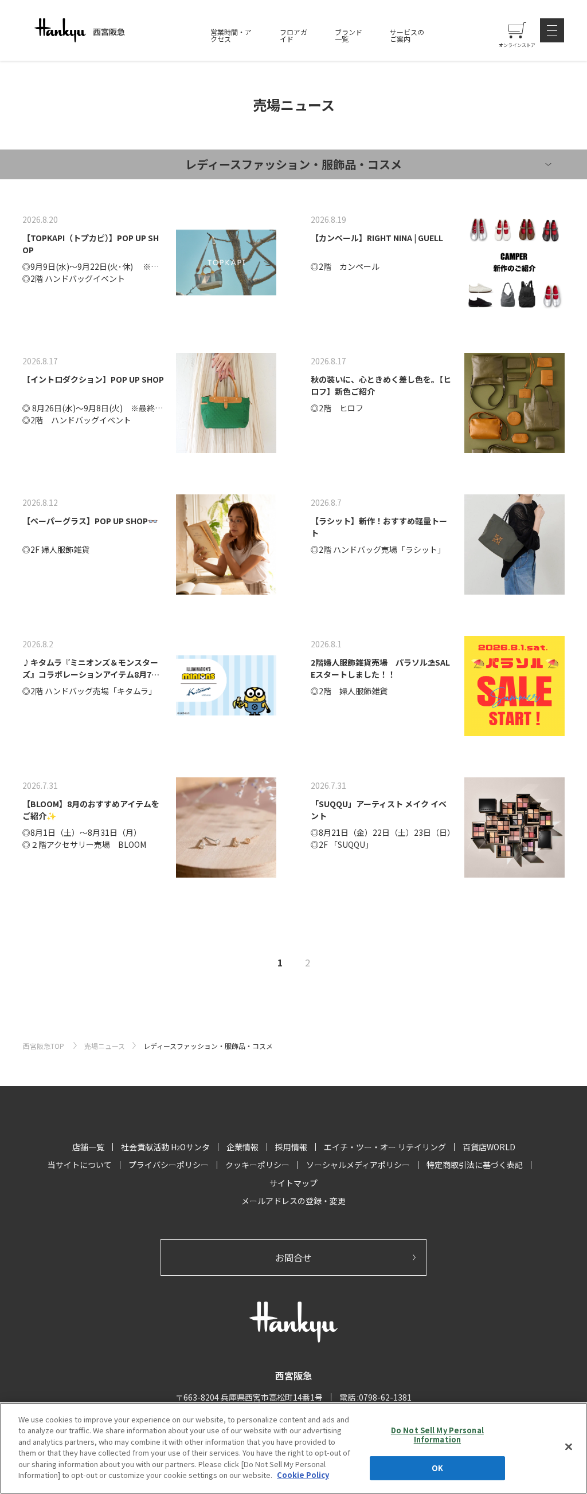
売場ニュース (104, 1046)
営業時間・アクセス (231, 35)
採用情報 (291, 1147)
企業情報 (242, 1147)
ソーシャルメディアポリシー (358, 1164)
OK (437, 1467)
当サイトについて (80, 1164)
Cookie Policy (303, 1474)
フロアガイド (293, 35)
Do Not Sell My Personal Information (437, 1435)
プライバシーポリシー (168, 1164)
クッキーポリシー (257, 1164)
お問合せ (293, 1257)
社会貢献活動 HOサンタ (165, 1147)
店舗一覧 (88, 1147)
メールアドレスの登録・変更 (293, 1200)
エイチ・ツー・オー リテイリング (385, 1147)
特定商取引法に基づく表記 (474, 1164)
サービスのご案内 (407, 35)
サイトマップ (293, 1183)
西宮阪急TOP (44, 1046)
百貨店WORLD (489, 1147)
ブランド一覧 (348, 35)
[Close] (568, 1446)
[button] (552, 30)
